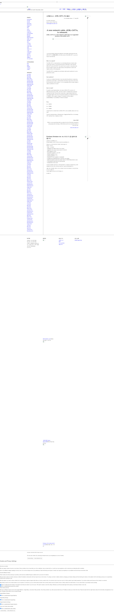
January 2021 (29, 144)
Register (28, 36)
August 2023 (29, 113)
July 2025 (29, 87)
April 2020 (29, 153)
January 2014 (29, 229)
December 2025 (30, 81)
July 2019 (29, 163)
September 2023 (30, 112)
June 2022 (29, 129)
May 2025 (29, 89)
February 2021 (29, 143)
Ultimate (28, 40)
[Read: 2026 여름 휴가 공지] (44, 240)
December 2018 (30, 171)
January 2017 (29, 194)
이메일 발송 (29, 51)
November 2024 (30, 97)
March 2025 (29, 92)
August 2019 (29, 161)
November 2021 (30, 137)
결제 (28, 41)
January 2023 (29, 120)
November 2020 (30, 147)
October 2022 (29, 125)
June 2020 (29, 152)
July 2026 (29, 74)
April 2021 (29, 142)
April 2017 (29, 191)
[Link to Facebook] (27, 1)
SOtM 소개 (29, 39)
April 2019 (29, 167)
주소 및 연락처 (30, 58)
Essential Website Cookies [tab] (5, 572)
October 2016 (29, 198)
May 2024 (29, 104)
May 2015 (29, 215)
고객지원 (28, 43)
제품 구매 (29, 56)
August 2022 (29, 126)
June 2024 (29, 102)
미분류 (28, 69)
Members (29, 34)
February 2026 (29, 80)
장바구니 (28, 54)
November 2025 (30, 82)
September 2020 (30, 149)
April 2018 (29, 178)
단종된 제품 (29, 46)
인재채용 (28, 53)
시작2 (28, 50)
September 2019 (30, 160)
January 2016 (29, 209)
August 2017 (29, 187)
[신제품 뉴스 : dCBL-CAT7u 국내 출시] (87, 18)
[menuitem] (60, 9)
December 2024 (30, 95)
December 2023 (30, 109)
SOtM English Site (78, 240)
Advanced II (29, 25)
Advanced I (29, 23)
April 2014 (29, 228)
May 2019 (29, 166)
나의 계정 (29, 44)
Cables (28, 26)
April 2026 (29, 77)
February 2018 (29, 181)
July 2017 (29, 188)
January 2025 (29, 94)
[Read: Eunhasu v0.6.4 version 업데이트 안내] (44, 444)
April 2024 (29, 105)
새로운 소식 (29, 49)
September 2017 (30, 185)
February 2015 (29, 218)
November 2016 (30, 197)
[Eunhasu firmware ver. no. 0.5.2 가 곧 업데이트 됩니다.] (87, 138)
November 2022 (30, 123)
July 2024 (29, 101)
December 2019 (30, 157)
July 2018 (29, 174)
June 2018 (29, 176)
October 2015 (29, 212)
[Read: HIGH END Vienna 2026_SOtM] (44, 342)
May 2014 (29, 226)
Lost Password (30, 33)
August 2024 (29, 99)
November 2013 (30, 231)
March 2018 (29, 180)
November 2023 (30, 111)
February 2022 (29, 133)
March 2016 (29, 208)
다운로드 (28, 68)
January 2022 (29, 135)
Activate (28, 20)
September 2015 (30, 214)
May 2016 (29, 205)
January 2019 (29, 170)
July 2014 (29, 225)
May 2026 (29, 75)
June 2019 (29, 164)
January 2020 (29, 156)
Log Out (28, 30)
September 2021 (30, 139)
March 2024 (29, 106)
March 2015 (29, 216)
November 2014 (30, 222)
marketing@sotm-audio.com (52, 23)
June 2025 (29, 88)
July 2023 (29, 115)
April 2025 (29, 91)
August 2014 (29, 223)
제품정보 (28, 57)
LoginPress (29, 32)
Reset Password (30, 37)
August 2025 (29, 85)
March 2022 (29, 132)
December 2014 (30, 221)
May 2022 (29, 130)
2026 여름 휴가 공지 (47, 338)
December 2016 (30, 195)
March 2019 (29, 168)
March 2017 (29, 192)
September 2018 (30, 173)
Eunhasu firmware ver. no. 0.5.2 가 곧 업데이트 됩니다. (62, 137)
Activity (28, 22)
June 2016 (29, 204)
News (28, 65)
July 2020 (29, 150)
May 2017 (29, 190)
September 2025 (30, 84)
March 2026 (29, 78)
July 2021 (29, 140)
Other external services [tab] (4, 587)
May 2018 (29, 177)
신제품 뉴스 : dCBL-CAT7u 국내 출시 (58, 16)
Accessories (29, 19)
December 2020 (30, 146)
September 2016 (30, 200)
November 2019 (30, 159)
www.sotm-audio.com (74, 127)
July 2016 (29, 202)
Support (28, 66)
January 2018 (29, 183)
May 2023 (29, 118)
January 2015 (29, 219)
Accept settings (30, 558)
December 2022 (30, 122)
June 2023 (29, 116)
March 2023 (29, 119)
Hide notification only (38, 558)
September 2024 (30, 98)
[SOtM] (28, 9)
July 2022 (29, 128)
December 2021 (30, 136)
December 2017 (30, 184)
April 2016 (29, 207)
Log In (28, 29)
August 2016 (29, 201)
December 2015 (30, 211)
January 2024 (29, 108)
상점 (28, 47)
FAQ (28, 27)
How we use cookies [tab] (4, 566)
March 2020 (29, 154)
